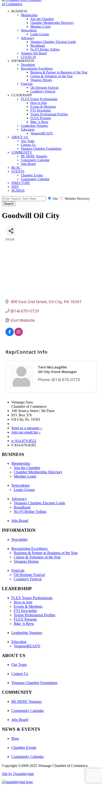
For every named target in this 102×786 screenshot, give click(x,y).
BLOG (15, 167)
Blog (15, 738)
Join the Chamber (42, 19)
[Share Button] (10, 230)
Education (27, 129)
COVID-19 (28, 57)
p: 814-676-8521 (24, 441)
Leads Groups (39, 34)
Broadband (37, 45)
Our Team (27, 141)
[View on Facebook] (9, 334)
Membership (29, 15)
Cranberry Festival (42, 91)
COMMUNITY (21, 152)
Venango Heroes (41, 80)
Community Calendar (35, 160)
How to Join (38, 103)
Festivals (26, 84)
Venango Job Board (34, 53)
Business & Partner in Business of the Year (59, 72)
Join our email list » (26, 432)
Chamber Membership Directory (52, 23)
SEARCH (17, 190)
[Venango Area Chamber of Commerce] (23, 4)
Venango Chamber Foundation (41, 148)
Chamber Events (32, 175)
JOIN (15, 187)
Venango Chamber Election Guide (53, 42)
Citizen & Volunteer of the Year (51, 76)
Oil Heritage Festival (44, 87)
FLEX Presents (40, 118)
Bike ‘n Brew (39, 122)
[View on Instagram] (18, 334)
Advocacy (27, 38)
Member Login (40, 26)
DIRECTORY (20, 183)
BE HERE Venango (34, 156)
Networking (29, 30)
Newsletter (28, 64)
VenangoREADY (41, 133)
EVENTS (17, 171)
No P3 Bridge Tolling (45, 49)
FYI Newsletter (40, 110)
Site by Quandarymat (18, 774)
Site (55, 198)
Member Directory (77, 198)
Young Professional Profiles (49, 114)
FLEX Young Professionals (39, 99)
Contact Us (28, 145)
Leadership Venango (34, 126)
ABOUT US (19, 137)
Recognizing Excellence (37, 68)
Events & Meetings (43, 106)
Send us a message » (26, 428)
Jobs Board (28, 164)
